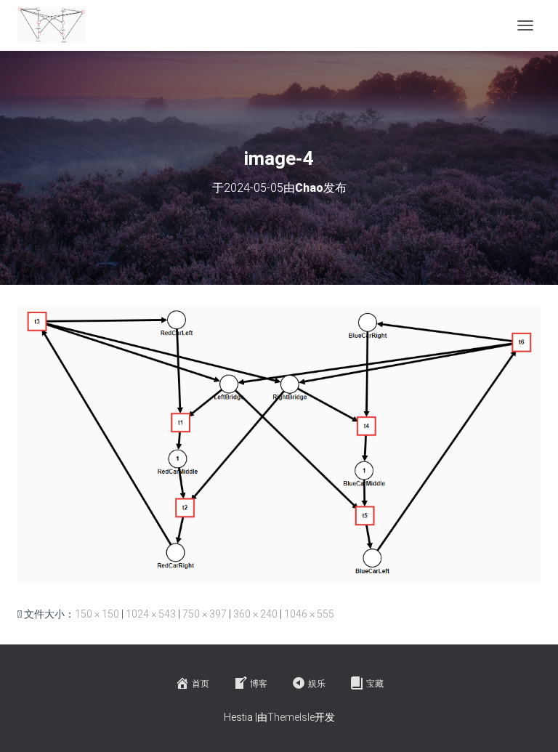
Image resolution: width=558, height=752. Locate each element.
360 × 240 (255, 614)
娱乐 (317, 684)
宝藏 (375, 684)
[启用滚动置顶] (529, 723)
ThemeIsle (291, 717)
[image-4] (279, 444)
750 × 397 (204, 614)
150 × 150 (97, 614)
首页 (200, 684)
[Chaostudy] (57, 25)
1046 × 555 (309, 614)
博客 (258, 684)
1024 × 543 (151, 614)
